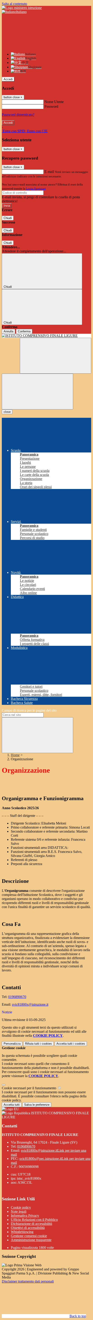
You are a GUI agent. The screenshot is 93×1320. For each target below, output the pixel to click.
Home (15, 755)
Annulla (8, 331)
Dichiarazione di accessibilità (31, 1224)
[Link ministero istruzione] (22, 8)
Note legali (18, 1211)
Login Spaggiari (36, 188)
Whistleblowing (22, 1232)
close (7, 411)
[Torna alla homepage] (46, 336)
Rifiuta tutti (38, 1043)
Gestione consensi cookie (29, 1236)
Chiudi (8, 218)
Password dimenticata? (18, 114)
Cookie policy (21, 1207)
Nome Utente (54, 102)
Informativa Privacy (25, 1215)
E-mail (49, 172)
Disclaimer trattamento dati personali (28, 1281)
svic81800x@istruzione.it (30, 1004)
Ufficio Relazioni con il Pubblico (34, 1220)
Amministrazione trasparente (31, 1240)
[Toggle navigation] (37, 391)
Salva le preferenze (36, 1104)
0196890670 (17, 997)
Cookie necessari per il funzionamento (29, 1088)
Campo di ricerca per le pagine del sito (29, 710)
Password (51, 106)
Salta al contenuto (14, 4)
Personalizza (12, 1043)
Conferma (24, 331)
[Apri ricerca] (55, 356)
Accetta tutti (70, 1043)
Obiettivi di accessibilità (28, 1228)
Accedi (8, 79)
